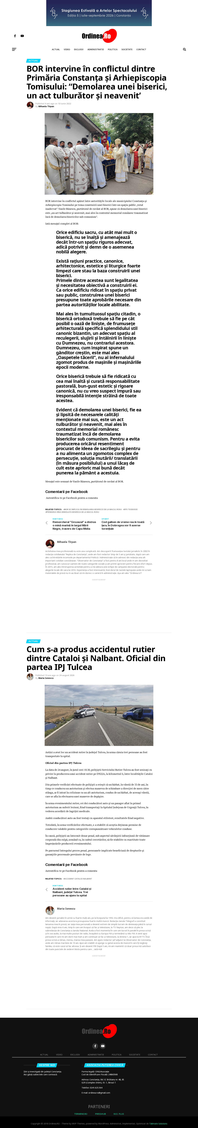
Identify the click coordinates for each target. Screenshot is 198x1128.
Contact (141, 49)
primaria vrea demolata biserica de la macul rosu (73, 512)
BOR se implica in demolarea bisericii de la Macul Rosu (93, 509)
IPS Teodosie (131, 509)
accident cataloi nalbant (78, 879)
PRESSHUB (100, 1113)
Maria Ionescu (45, 678)
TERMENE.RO (80, 1113)
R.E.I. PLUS (119, 1113)
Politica (112, 49)
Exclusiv (78, 49)
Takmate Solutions (158, 1123)
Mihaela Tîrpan (46, 106)
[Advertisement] (99, 601)
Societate (126, 49)
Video (67, 49)
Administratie (96, 49)
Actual (56, 49)
